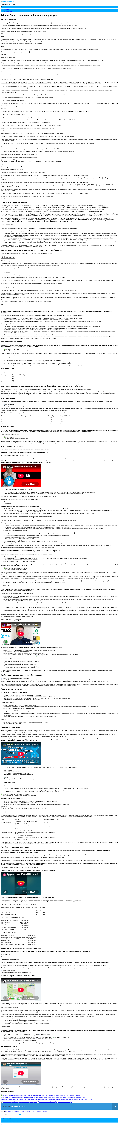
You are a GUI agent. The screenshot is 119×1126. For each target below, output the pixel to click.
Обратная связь (8, 11)
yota (6, 1111)
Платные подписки (26, 1111)
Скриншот (35, 1111)
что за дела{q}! (42, 1111)
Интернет (6, 9)
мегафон (17, 1111)
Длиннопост (11, 1111)
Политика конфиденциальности (9, 1121)
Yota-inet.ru (11, 1)
